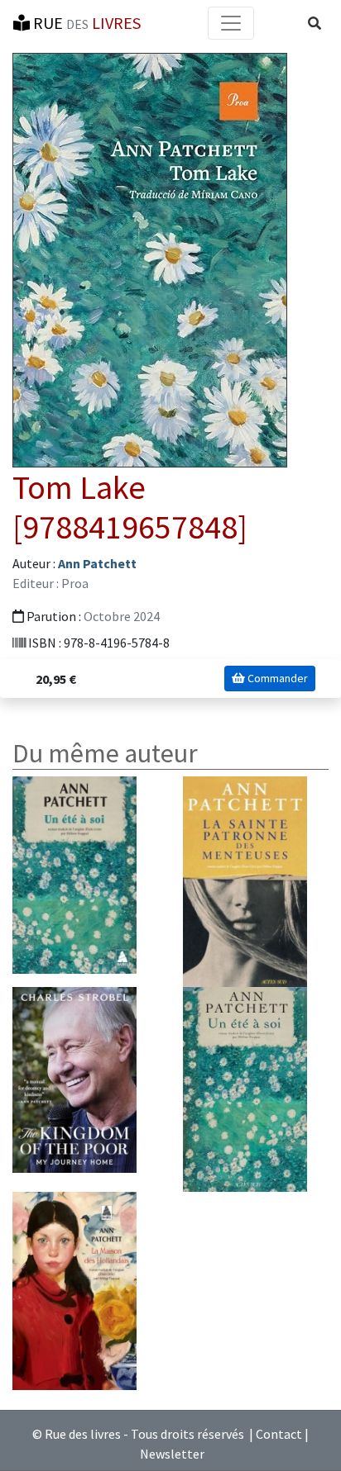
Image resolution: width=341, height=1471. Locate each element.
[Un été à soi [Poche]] (74, 874)
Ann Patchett (97, 563)
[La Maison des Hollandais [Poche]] (74, 1289)
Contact (279, 1434)
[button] (314, 23)
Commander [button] (276, 678)
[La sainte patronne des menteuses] (245, 880)
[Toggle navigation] (231, 23)
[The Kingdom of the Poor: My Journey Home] (74, 1078)
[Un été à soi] (245, 1088)
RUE (85, 22)
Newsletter (172, 1453)
